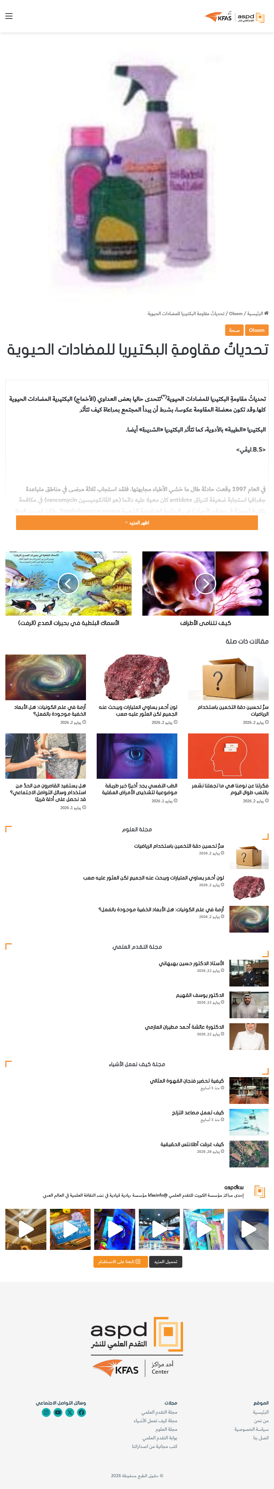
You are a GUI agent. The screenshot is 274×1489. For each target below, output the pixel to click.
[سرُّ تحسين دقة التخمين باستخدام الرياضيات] (228, 677)
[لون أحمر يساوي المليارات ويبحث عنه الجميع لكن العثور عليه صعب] (137, 677)
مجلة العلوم (166, 1429)
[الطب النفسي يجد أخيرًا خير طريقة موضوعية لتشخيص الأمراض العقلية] (137, 756)
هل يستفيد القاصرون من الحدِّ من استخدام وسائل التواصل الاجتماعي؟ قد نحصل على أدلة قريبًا (48, 792)
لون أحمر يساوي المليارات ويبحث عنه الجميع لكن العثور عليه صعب (153, 877)
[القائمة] (8, 19)
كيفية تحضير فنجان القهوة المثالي (187, 1081)
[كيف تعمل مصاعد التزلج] (249, 1122)
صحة (234, 330)
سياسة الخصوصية (251, 1429)
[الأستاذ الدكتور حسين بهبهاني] (249, 973)
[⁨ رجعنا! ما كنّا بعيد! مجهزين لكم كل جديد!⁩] (25, 1229)
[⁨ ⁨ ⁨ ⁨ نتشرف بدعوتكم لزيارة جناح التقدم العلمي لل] (159, 1229)
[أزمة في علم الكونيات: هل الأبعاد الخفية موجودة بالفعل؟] (45, 677)
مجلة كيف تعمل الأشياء (155, 1421)
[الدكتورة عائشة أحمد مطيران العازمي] (249, 1036)
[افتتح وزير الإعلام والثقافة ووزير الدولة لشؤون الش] (203, 1229)
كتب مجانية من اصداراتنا (154, 1446)
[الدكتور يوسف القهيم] (249, 1004)
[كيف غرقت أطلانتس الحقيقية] (249, 1154)
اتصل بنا (261, 1438)
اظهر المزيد (138, 523)
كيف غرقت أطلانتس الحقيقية (192, 1144)
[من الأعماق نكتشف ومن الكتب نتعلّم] (114, 1229)
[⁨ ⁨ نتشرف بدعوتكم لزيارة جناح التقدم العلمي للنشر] (70, 1229)
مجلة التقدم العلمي (159, 1412)
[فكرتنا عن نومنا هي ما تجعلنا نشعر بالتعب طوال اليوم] (228, 756)
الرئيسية (255, 313)
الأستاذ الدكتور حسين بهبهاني (191, 963)
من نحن (261, 1421)
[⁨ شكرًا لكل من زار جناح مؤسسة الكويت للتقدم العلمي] (248, 1229)
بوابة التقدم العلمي (159, 1438)
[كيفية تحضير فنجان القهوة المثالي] (249, 1090)
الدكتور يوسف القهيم (200, 995)
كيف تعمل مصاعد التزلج (198, 1112)
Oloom (236, 313)
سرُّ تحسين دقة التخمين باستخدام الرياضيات (179, 846)
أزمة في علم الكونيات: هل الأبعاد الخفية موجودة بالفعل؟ (161, 909)
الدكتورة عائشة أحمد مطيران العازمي (184, 1027)
